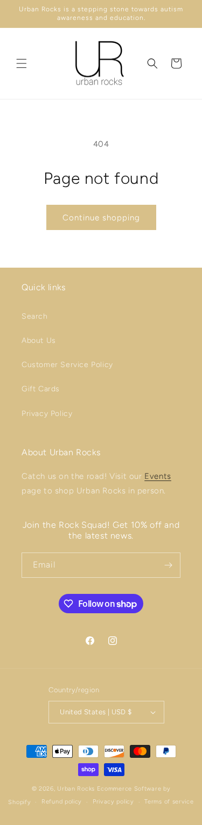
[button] (21, 63)
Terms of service (168, 801)
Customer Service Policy (67, 364)
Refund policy (61, 801)
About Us (39, 340)
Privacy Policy (47, 413)
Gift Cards (41, 388)
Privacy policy (113, 801)
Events (157, 476)
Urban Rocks (76, 788)
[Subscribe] (168, 565)
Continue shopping (101, 218)
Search (35, 316)
